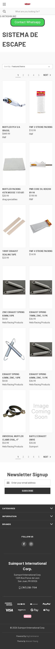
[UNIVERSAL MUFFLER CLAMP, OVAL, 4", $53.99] (14, 411)
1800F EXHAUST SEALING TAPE (10, 253)
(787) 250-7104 (29, 587)
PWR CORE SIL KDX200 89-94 (40, 191)
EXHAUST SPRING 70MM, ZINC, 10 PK (38, 314)
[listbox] (31, 66)
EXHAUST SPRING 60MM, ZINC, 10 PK (38, 376)
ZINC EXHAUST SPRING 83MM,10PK (13, 314)
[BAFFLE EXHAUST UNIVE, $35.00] (41, 411)
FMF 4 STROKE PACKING (40, 251)
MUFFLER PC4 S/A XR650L (11, 129)
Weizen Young (32, 641)
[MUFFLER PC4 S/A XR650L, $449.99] (14, 102)
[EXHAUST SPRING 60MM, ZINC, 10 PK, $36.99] (41, 349)
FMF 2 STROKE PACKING (40, 127)
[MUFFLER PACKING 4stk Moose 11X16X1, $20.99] (14, 164)
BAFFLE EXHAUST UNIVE (37, 438)
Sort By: (7, 66)
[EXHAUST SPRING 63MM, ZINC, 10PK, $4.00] (14, 349)
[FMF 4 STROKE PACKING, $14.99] (41, 226)
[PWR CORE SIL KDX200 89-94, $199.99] (41, 164)
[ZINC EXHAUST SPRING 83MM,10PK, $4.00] (14, 287)
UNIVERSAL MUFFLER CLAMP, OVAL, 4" (13, 438)
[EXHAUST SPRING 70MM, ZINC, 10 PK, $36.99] (41, 287)
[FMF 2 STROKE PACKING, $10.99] (41, 102)
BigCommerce (32, 636)
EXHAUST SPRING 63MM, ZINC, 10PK (11, 376)
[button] (27, 22)
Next (46, 75)
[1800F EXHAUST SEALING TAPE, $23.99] (14, 226)
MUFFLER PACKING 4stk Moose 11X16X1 (13, 191)
